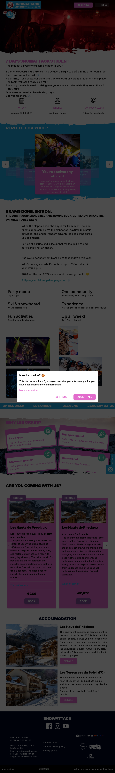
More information (28, 390)
